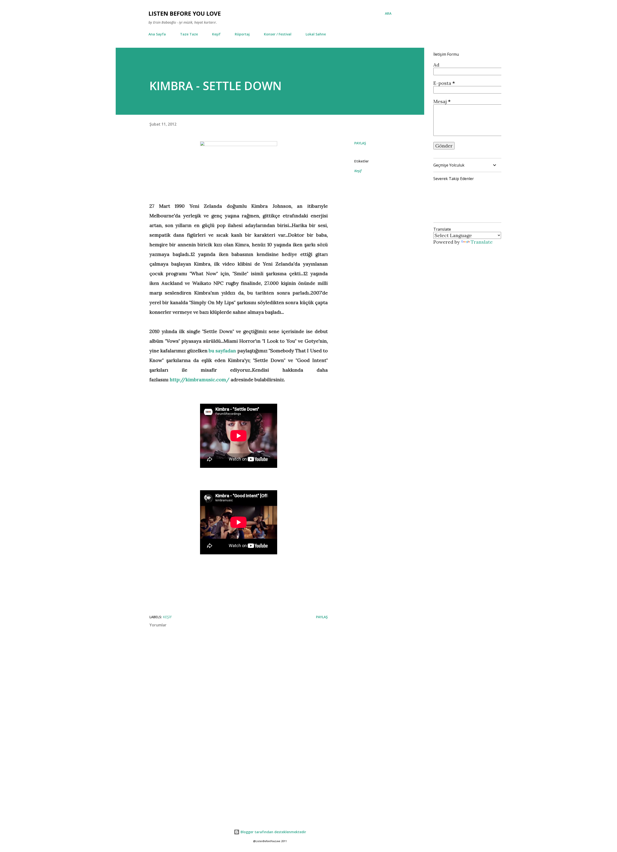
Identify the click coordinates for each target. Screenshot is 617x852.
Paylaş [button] (360, 143)
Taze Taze (189, 34)
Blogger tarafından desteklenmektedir (273, 832)
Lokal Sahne (316, 34)
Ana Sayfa (157, 34)
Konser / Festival (277, 34)
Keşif (216, 34)
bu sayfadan (222, 351)
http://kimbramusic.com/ (199, 379)
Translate (482, 242)
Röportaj (242, 34)
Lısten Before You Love (184, 13)
